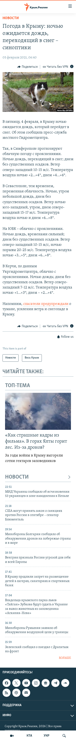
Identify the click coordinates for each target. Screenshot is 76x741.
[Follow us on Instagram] (36, 683)
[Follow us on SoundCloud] (65, 683)
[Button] (27, 67)
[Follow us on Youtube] (26, 683)
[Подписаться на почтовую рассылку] (26, 693)
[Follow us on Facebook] (7, 683)
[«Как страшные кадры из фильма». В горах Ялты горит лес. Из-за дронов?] (38, 411)
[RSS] (7, 693)
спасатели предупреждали (45, 304)
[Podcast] (16, 693)
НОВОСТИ (17, 477)
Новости (11, 18)
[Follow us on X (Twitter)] (16, 683)
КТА (29, 735)
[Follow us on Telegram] (55, 683)
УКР (46, 735)
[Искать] (64, 735)
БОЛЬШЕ (65, 658)
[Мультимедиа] (11, 735)
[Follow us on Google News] (46, 683)
